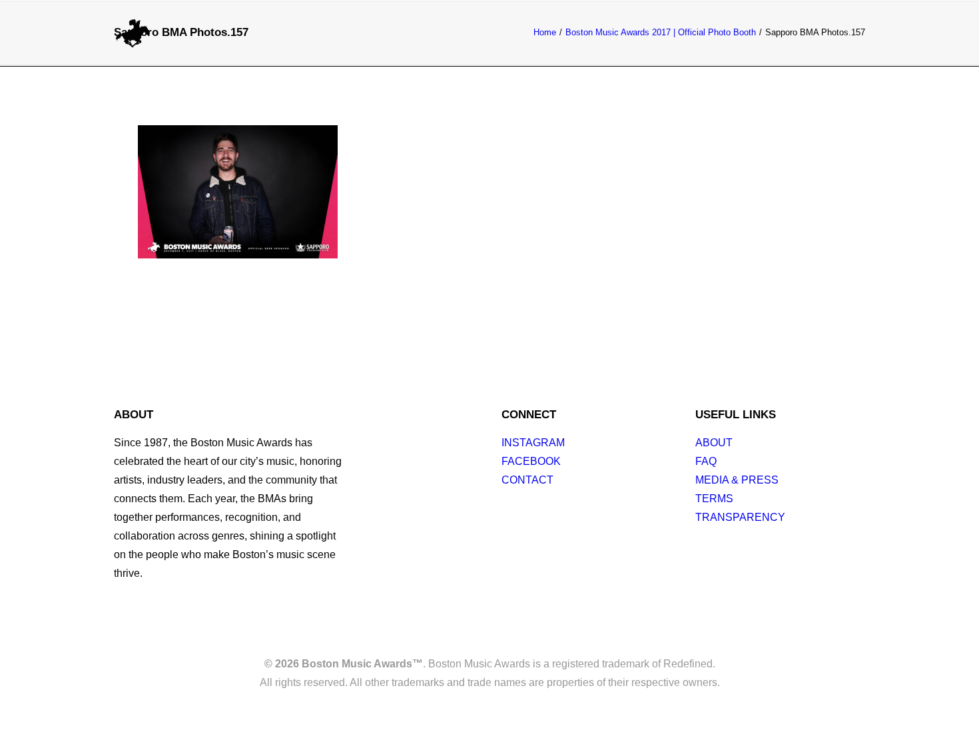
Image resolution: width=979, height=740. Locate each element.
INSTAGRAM (533, 442)
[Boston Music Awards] (133, 33)
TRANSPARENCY (740, 517)
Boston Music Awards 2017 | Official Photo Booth (660, 32)
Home (544, 32)
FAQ (706, 461)
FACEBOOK (531, 461)
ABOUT (714, 442)
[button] (858, 33)
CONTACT (527, 480)
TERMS (714, 498)
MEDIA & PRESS (737, 480)
